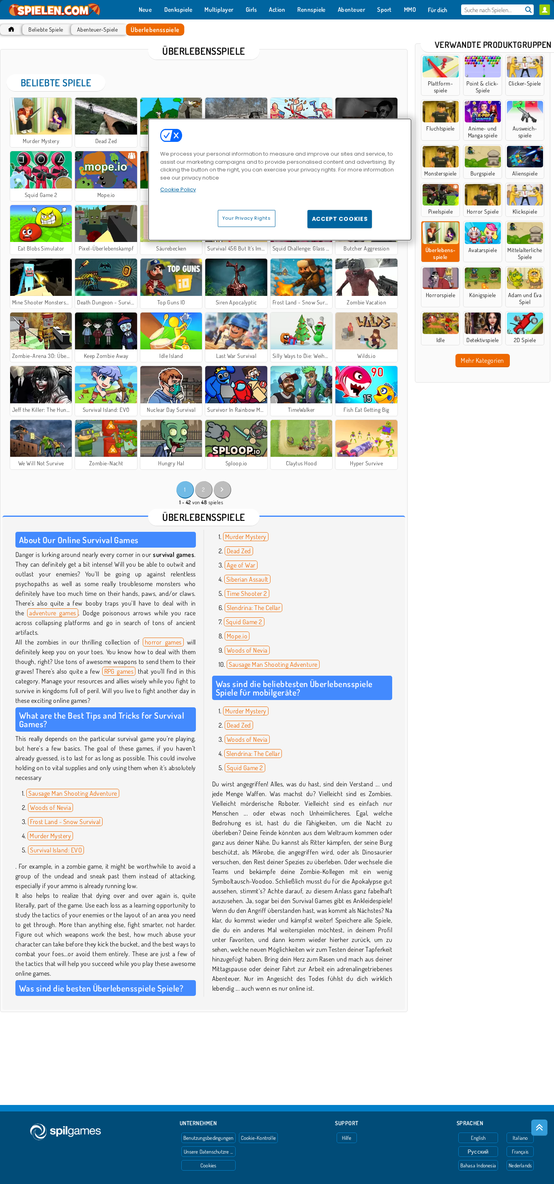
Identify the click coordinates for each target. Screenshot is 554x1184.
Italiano (520, 1138)
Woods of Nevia (50, 807)
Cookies (208, 1165)
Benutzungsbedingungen (208, 1138)
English (478, 1138)
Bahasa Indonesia (478, 1165)
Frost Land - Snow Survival (65, 822)
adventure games (52, 613)
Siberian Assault (247, 579)
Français (520, 1151)
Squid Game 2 (244, 622)
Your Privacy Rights (246, 218)
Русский (478, 1151)
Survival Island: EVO (56, 850)
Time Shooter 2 (247, 593)
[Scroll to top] (539, 1128)
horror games (163, 642)
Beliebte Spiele (45, 29)
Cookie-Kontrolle (258, 1138)
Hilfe (346, 1138)
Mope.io (237, 636)
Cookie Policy (178, 189)
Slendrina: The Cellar (253, 608)
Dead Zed (239, 551)
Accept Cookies (340, 219)
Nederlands (520, 1165)
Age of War (241, 565)
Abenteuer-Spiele (97, 29)
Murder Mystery (50, 836)
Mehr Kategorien (482, 360)
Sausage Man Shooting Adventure (72, 793)
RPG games (119, 671)
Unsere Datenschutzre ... (208, 1151)
